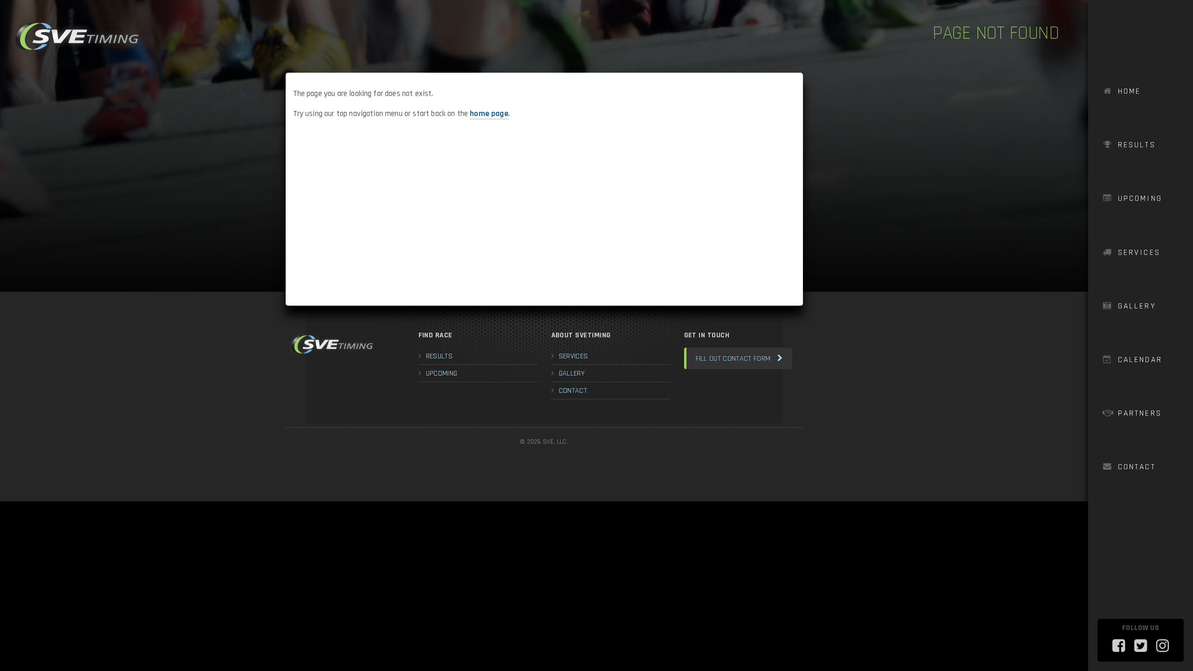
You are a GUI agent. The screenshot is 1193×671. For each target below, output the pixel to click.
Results (1137, 145)
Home (1129, 91)
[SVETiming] (77, 36)
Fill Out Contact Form (733, 358)
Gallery (1137, 306)
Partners (1140, 413)
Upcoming (1140, 198)
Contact (1137, 467)
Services (1139, 252)
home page (489, 114)
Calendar (1140, 360)
